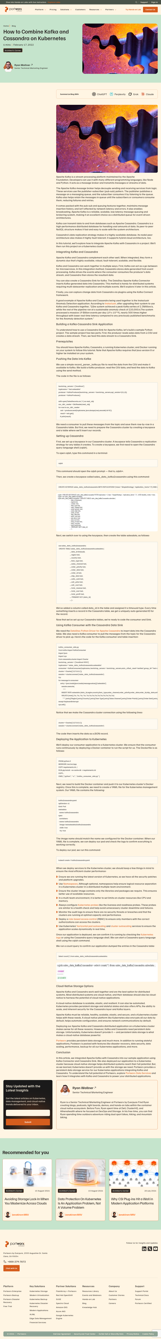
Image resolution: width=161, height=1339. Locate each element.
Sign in (154, 2)
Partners (113, 1299)
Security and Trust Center (85, 1334)
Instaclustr (110, 303)
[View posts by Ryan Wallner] (32, 65)
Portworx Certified (143, 1303)
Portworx (61, 1040)
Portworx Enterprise (12, 1291)
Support (144, 2)
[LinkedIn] (144, 1249)
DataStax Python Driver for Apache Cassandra (95, 630)
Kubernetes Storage (39, 1291)
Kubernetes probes (88, 904)
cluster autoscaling (121, 926)
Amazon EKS (62, 1307)
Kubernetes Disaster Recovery (39, 1305)
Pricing (53, 9)
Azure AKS (61, 1311)
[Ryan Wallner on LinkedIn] (95, 1088)
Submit (28, 1122)
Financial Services (38, 1322)
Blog (84, 1303)
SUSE (58, 1299)
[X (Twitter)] (150, 1249)
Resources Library (90, 1291)
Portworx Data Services (138, 1073)
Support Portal (141, 1291)
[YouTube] (155, 1249)
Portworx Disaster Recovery (11, 1300)
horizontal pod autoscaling (91, 926)
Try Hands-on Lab (133, 9)
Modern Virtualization (39, 1295)
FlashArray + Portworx (66, 1291)
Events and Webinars (92, 1295)
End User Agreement (62, 1334)
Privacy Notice (133, 1334)
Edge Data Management (41, 1318)
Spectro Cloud (62, 1303)
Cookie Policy (148, 1334)
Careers (112, 1303)
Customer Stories (117, 1295)
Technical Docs (142, 1295)
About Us (113, 1291)
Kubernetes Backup (38, 1299)
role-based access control (83, 919)
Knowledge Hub (89, 1307)
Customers (80, 9)
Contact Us (150, 9)
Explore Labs (54, 2)
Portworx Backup (11, 1295)
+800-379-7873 (17, 1261)
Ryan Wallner (83, 1087)
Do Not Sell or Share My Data (111, 1334)
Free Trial (7, 1306)
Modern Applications (39, 1310)
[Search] (136, 2)
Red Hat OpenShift (64, 1295)
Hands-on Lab (88, 1299)
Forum (138, 1299)
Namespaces (70, 883)
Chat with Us (11, 1268)
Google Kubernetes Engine (64, 1317)
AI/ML (32, 1314)
